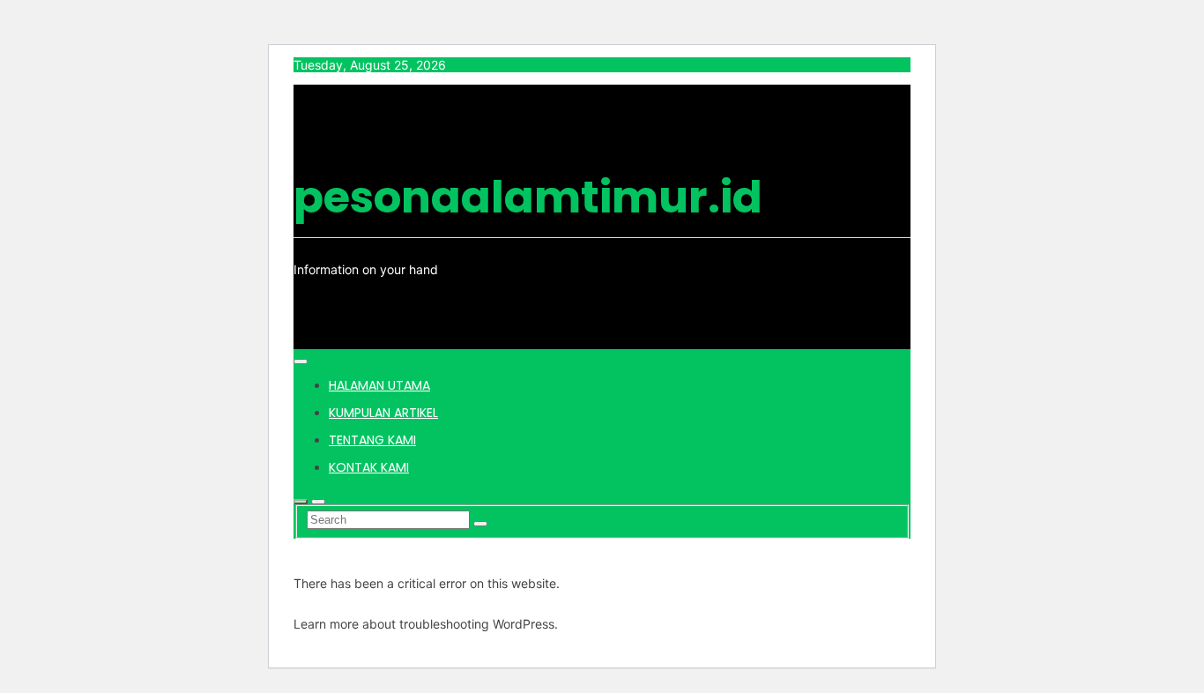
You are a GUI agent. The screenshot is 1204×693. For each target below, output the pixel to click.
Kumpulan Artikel (383, 412)
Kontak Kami (369, 467)
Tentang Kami (372, 440)
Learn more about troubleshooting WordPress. (426, 623)
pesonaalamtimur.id (528, 197)
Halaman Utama (379, 385)
